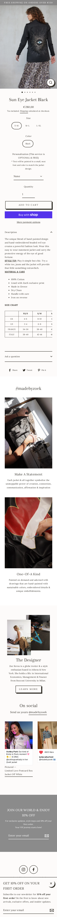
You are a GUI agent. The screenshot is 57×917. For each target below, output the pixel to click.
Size (28, 118)
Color (28, 136)
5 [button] (33, 92)
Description (11, 232)
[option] (28, 47)
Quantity (28, 186)
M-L (27, 125)
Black (27, 143)
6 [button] (35, 92)
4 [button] (30, 92)
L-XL (38, 125)
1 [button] (22, 92)
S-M (17, 125)
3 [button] (27, 92)
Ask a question (12, 356)
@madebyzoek (38, 712)
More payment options (28, 222)
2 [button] (25, 92)
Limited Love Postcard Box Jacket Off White (19, 772)
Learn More (28, 689)
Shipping (24, 111)
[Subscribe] (46, 835)
